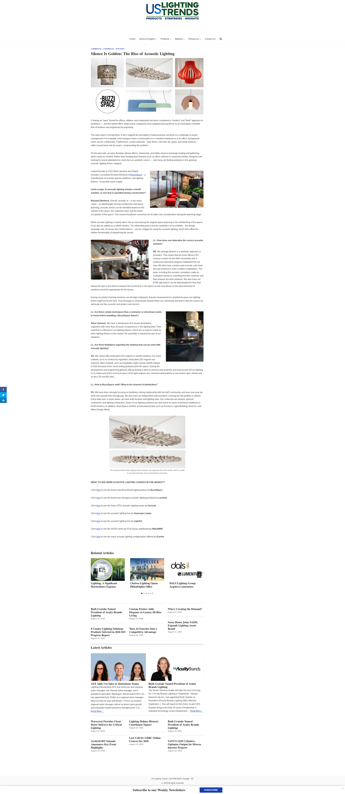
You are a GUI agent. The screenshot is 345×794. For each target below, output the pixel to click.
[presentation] (108, 569)
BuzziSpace (136, 175)
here (98, 490)
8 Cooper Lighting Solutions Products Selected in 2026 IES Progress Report (108, 632)
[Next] (199, 574)
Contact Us (210, 39)
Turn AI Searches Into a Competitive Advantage (143, 630)
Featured (120, 49)
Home (132, 39)
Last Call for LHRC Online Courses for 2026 (145, 739)
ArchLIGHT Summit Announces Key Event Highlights (103, 744)
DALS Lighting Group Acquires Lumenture (182, 585)
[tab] (141, 593)
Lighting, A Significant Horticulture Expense (104, 585)
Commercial (96, 49)
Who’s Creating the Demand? (185, 609)
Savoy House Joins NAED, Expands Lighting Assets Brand (183, 625)
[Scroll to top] (340, 786)
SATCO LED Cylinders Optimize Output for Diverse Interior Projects (184, 744)
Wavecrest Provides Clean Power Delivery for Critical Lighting (106, 725)
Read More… (97, 711)
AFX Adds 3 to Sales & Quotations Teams (115, 683)
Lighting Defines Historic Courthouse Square (143, 723)
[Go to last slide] (95, 574)
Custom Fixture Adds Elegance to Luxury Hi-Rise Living (145, 612)
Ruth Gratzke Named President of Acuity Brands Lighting (106, 612)
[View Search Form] (220, 39)
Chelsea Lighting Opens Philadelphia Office (144, 585)
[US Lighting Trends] (109, 39)
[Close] (342, 788)
